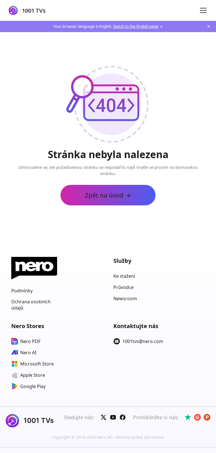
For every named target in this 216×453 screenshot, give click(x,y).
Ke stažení (124, 276)
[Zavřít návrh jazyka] (208, 26)
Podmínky (22, 291)
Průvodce (123, 287)
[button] (203, 10)
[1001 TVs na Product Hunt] (207, 417)
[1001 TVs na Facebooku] (122, 417)
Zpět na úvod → (108, 195)
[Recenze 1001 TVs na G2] (197, 417)
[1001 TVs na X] (103, 417)
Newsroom (125, 298)
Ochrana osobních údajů (31, 305)
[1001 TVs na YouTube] (113, 417)
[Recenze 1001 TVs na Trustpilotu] (187, 417)
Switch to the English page (135, 26)
